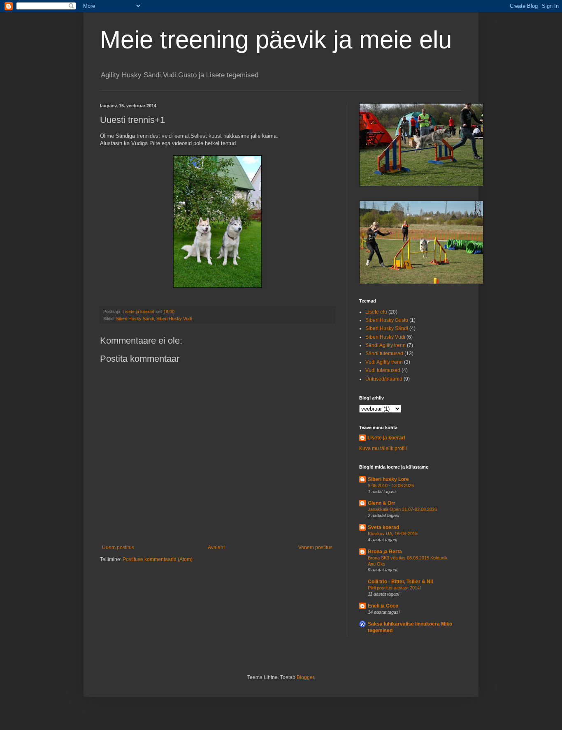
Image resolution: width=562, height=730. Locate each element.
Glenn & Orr (381, 503)
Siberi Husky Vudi (174, 318)
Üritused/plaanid (383, 379)
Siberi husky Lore (388, 479)
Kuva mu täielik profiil (383, 448)
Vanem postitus (315, 547)
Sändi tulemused (384, 353)
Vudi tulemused (382, 370)
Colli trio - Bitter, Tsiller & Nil (400, 581)
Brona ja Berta (385, 551)
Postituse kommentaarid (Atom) (158, 559)
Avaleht (216, 547)
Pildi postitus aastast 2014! (394, 587)
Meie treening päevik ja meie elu (276, 39)
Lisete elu (376, 312)
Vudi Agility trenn (384, 362)
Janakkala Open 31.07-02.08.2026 (402, 509)
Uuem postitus (118, 547)
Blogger (305, 677)
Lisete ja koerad (386, 438)
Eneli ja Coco (383, 606)
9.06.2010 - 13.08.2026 (391, 485)
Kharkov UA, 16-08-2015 (393, 533)
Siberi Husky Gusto (386, 320)
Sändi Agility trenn (385, 345)
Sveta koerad (383, 527)
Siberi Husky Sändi (135, 318)
